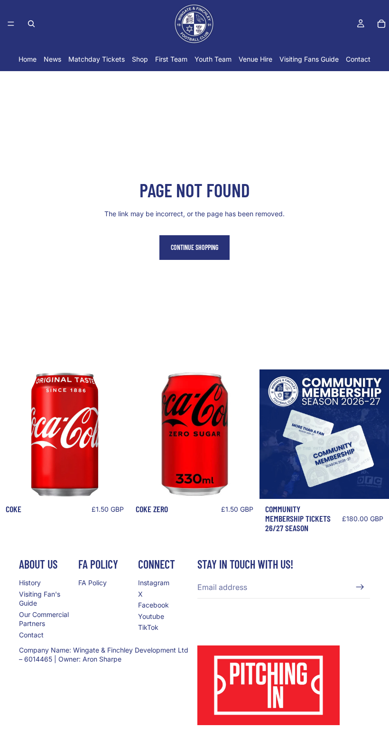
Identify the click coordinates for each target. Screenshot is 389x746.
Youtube (151, 616)
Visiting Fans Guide (309, 59)
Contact (358, 59)
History (30, 583)
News (52, 59)
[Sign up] (360, 587)
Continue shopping (194, 247)
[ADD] (114, 484)
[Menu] (11, 24)
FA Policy (92, 583)
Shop (140, 59)
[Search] (31, 23)
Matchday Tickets (96, 59)
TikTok (148, 627)
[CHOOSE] (374, 484)
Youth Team (213, 59)
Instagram (153, 583)
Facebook (153, 605)
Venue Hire (255, 59)
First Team (171, 59)
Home (28, 59)
